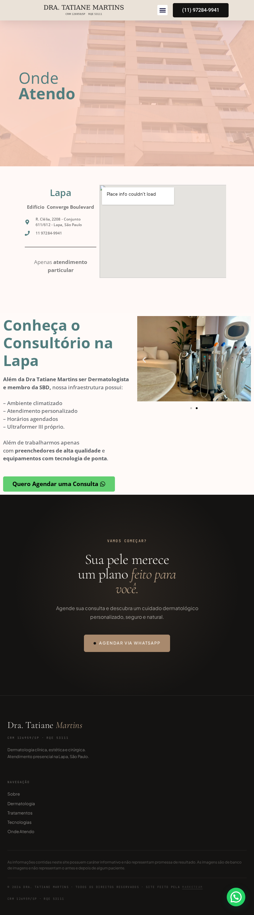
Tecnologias (19, 822)
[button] (162, 10)
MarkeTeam (192, 887)
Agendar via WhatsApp (129, 642)
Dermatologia (21, 803)
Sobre (13, 794)
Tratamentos (20, 812)
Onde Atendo (20, 831)
